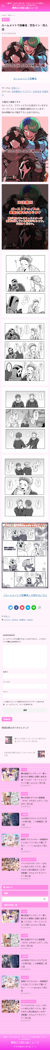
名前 (5, 672)
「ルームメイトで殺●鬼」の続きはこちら (25, 595)
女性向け (30, 620)
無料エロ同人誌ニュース (25, 7)
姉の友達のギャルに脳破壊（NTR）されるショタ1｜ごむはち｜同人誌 (34, 800)
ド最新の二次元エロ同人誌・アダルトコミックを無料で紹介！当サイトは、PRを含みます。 (25, 1038)
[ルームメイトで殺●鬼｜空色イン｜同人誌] (28, 607)
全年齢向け (22, 620)
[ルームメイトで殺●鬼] (25, 180)
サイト (5, 692)
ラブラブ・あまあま (11, 620)
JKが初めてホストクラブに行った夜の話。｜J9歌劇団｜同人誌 (34, 821)
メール (6, 682)
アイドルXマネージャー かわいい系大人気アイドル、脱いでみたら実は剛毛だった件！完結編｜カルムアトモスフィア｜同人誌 (34, 869)
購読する (9, 887)
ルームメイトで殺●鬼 (25, 78)
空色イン (16, 88)
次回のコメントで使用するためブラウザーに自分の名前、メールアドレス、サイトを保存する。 (23, 703)
